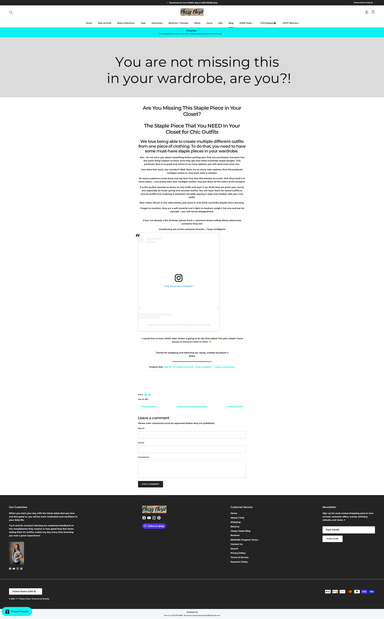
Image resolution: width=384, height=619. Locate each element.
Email (141, 442)
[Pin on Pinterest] (149, 395)
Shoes (197, 23)
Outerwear (157, 23)
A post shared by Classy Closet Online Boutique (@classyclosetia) (178, 324)
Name (141, 428)
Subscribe (332, 539)
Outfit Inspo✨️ (246, 23)
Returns (235, 526)
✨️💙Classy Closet (23, 599)
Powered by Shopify (40, 599)
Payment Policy (239, 561)
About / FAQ (237, 517)
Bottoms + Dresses (178, 23)
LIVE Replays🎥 (268, 23)
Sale (220, 23)
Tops (143, 23)
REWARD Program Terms (244, 539)
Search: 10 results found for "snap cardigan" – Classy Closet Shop (199, 367)
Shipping (236, 522)
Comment (143, 457)
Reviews (235, 535)
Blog (231, 23)
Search (234, 548)
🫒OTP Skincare (290, 23)
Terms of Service (240, 557)
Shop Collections (126, 23)
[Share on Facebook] (146, 395)
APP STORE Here (210, 3)
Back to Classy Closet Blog (192, 406)
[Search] (11, 12)
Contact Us (237, 544)
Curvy (209, 23)
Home (89, 23)
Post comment (150, 484)
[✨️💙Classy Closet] (192, 12)
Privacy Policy (238, 553)
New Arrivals (104, 23)
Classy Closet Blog (240, 531)
